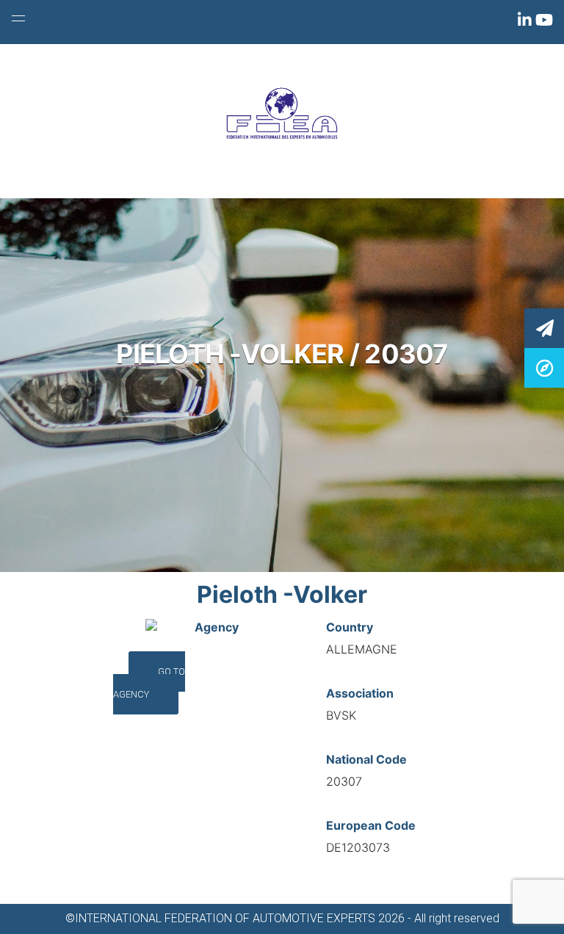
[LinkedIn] (526, 23)
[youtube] (544, 23)
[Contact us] (544, 327)
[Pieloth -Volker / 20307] (544, 367)
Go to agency (149, 683)
